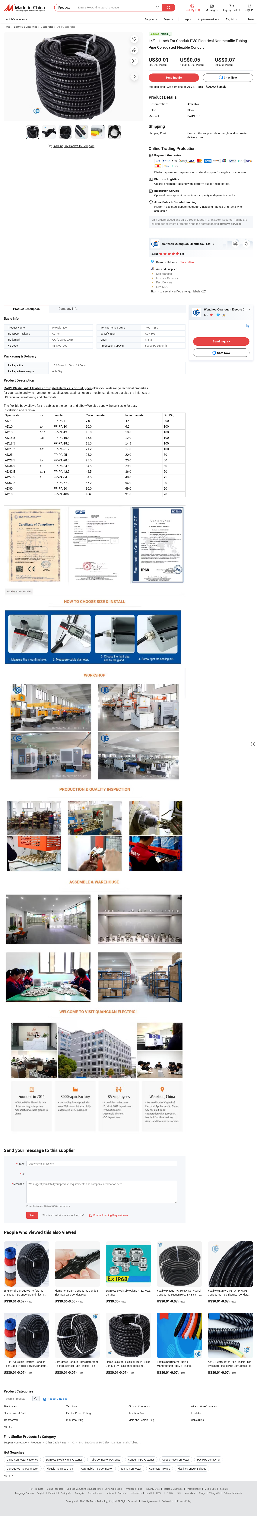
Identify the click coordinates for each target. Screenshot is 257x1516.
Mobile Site (210, 1488)
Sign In (155, 291)
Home (7, 26)
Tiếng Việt (214, 1493)
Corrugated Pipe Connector (23, 1468)
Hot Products (36, 1488)
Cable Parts (47, 26)
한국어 (159, 1493)
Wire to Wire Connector (204, 1406)
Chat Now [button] (230, 77)
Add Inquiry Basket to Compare (73, 146)
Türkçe (202, 1493)
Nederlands (135, 1493)
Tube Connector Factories (105, 1459)
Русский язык (95, 1493)
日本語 (169, 1493)
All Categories (17, 19)
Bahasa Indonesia (233, 1493)
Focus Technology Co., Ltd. (104, 1501)
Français (79, 1493)
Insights (224, 1488)
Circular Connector (139, 1406)
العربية (148, 1493)
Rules (251, 19)
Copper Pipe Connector (175, 1459)
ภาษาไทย (190, 1493)
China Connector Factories (22, 1459)
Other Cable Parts (66, 26)
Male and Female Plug (141, 1420)
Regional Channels (172, 1488)
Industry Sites (153, 1488)
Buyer (166, 19)
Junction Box (136, 1413)
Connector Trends (159, 1468)
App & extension (207, 19)
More (7, 1426)
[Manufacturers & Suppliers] (24, 8)
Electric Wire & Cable (15, 1413)
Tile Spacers (11, 1406)
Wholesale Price (134, 1488)
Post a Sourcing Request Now (108, 1215)
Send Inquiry (173, 77)
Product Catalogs (56, 1398)
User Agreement (149, 1501)
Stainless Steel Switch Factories (64, 1459)
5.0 (206, 315)
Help (186, 19)
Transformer (11, 1420)
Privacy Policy (184, 1501)
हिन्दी (179, 1493)
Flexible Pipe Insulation (59, 1468)
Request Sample (216, 86)
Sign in (249, 10)
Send (32, 1215)
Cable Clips (197, 1420)
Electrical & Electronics (25, 26)
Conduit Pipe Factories (141, 1459)
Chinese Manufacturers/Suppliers (84, 1488)
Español (52, 1493)
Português (66, 1493)
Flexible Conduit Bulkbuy (192, 1468)
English (40, 1493)
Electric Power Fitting (78, 1413)
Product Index (193, 1488)
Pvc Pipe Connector (208, 1459)
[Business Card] (247, 325)
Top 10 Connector (131, 1468)
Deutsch (122, 1493)
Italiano (110, 1493)
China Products (55, 1488)
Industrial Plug (74, 1420)
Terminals (72, 1406)
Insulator (196, 1413)
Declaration (167, 1501)
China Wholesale (113, 1488)
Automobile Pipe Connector (97, 1468)
